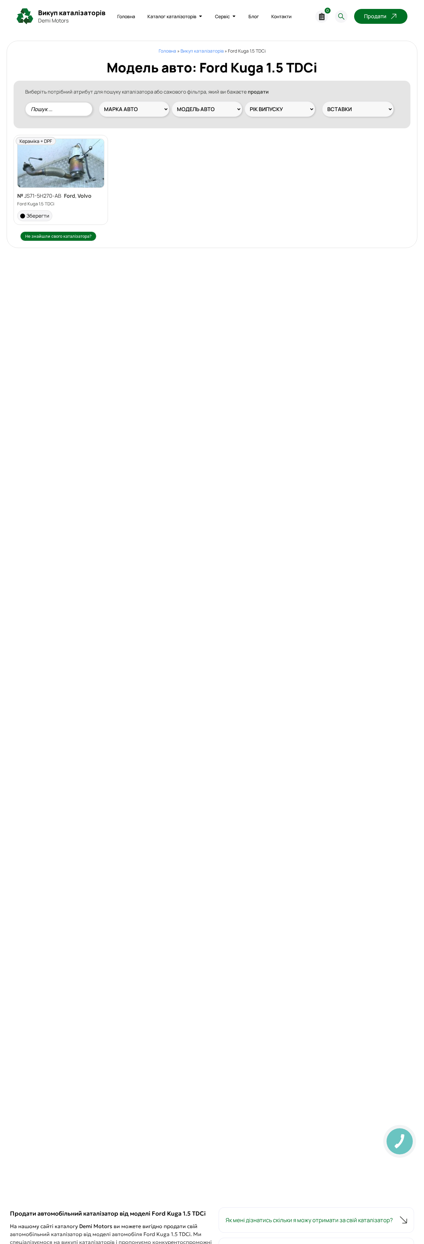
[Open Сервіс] (234, 16)
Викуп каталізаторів (71, 12)
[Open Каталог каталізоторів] (200, 16)
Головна (167, 51)
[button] (316, 1220)
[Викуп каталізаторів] (25, 16)
